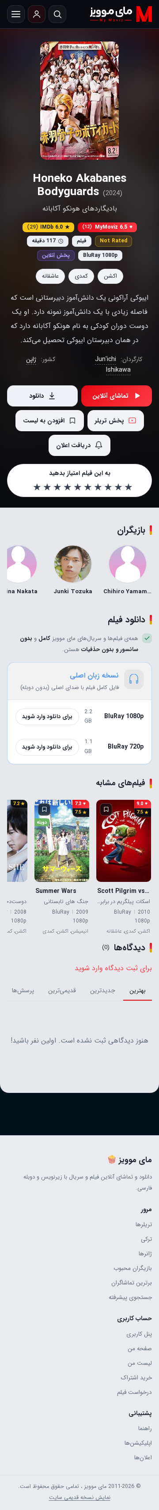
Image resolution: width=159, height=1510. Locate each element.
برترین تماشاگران (131, 1283)
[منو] (16, 14)
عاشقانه (50, 276)
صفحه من (140, 1348)
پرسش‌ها (23, 991)
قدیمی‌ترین (62, 991)
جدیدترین (102, 991)
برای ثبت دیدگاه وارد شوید (113, 968)
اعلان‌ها (143, 1457)
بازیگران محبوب (133, 1268)
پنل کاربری (139, 1334)
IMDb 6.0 (48, 227)
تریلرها (144, 1224)
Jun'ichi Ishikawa (113, 364)
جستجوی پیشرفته (130, 1297)
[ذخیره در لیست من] (106, 809)
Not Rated (113, 241)
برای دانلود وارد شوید (47, 716)
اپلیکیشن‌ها (138, 1443)
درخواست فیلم (134, 1392)
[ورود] (36, 14)
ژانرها (145, 1253)
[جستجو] (57, 14)
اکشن (110, 276)
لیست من (140, 1363)
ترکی (146, 1239)
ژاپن (31, 359)
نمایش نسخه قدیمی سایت (79, 1497)
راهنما (145, 1428)
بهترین (137, 991)
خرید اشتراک (136, 1377)
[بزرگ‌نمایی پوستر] (79, 100)
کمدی (81, 276)
